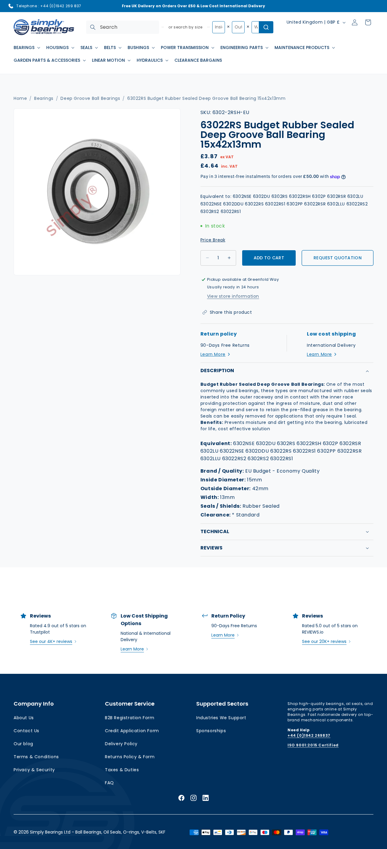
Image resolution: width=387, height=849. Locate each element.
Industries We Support (221, 718)
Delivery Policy (121, 744)
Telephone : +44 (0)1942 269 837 (48, 5)
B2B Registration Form (129, 718)
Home (20, 98)
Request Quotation (338, 258)
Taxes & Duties (122, 770)
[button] (26, 47)
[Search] (92, 27)
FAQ (109, 783)
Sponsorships (211, 731)
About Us (24, 718)
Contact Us (26, 731)
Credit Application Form (132, 731)
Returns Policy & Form (130, 757)
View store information (233, 296)
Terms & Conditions (36, 757)
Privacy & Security (34, 770)
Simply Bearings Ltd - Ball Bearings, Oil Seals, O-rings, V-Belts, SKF (97, 832)
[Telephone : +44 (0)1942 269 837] (10, 6)
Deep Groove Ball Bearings (90, 98)
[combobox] (122, 27)
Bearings (44, 98)
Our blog (23, 744)
